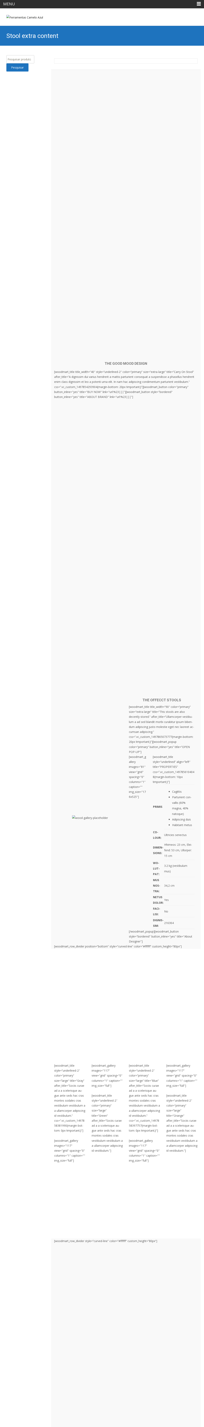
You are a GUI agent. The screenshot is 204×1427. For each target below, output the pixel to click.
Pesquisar (17, 67)
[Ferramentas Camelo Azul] (21, 16)
